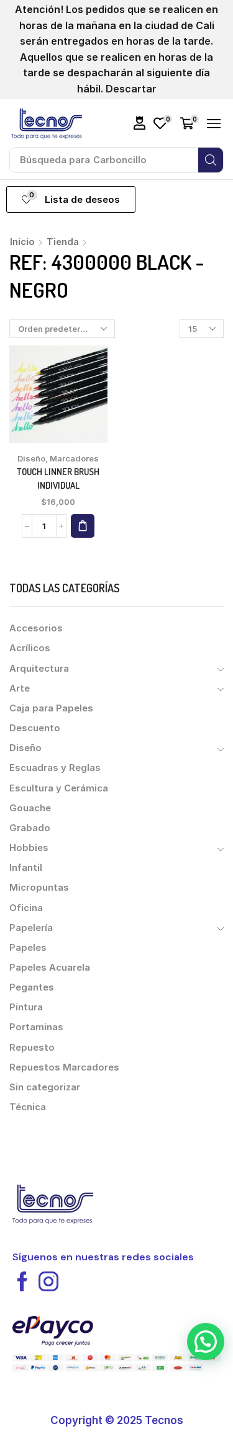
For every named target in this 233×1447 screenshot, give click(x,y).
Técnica (27, 1107)
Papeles (28, 947)
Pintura (26, 1007)
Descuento (34, 728)
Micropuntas (39, 887)
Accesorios (36, 628)
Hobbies (28, 847)
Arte (19, 688)
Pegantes (31, 987)
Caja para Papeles (51, 708)
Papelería (31, 927)
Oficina (26, 908)
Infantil (25, 867)
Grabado (29, 828)
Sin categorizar (44, 1087)
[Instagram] (48, 1281)
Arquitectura (39, 668)
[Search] (210, 160)
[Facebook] (22, 1281)
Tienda (63, 241)
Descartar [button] (131, 88)
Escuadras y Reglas (55, 767)
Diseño (31, 458)
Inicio (22, 241)
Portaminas (36, 1027)
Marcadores (74, 458)
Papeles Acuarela (49, 967)
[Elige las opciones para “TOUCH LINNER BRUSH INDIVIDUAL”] (82, 526)
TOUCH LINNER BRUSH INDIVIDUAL (58, 478)
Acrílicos (29, 648)
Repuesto (32, 1047)
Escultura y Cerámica (58, 788)
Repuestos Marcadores (64, 1067)
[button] (139, 123)
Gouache (30, 808)
